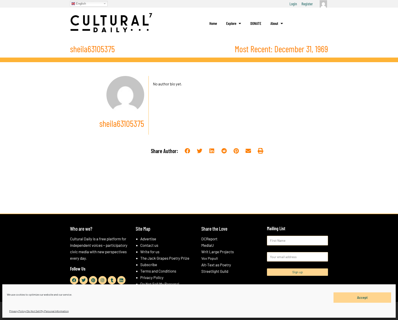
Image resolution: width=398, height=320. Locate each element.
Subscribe (148, 264)
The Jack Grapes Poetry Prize (164, 258)
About (274, 23)
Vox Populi (209, 258)
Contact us (149, 245)
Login (293, 3)
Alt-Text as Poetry (216, 264)
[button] (188, 151)
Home (213, 23)
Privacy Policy (152, 277)
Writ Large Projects (217, 251)
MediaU (207, 245)
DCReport (209, 238)
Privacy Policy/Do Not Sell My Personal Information (39, 311)
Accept (362, 297)
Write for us (149, 251)
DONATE (255, 23)
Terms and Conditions (158, 271)
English (80, 3)
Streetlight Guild (214, 271)
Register (307, 3)
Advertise (148, 238)
